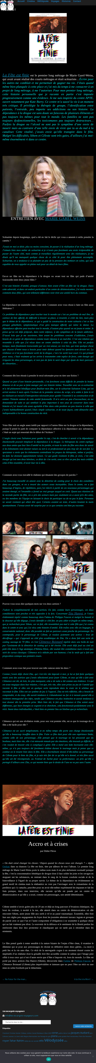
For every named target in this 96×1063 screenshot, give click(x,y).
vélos (65, 1041)
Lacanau (11, 1036)
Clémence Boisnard (51, 641)
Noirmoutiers (33, 1036)
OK (49, 1059)
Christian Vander (15, 1033)
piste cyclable (62, 1036)
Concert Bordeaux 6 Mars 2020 (41, 1033)
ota (39, 1036)
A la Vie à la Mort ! (84, 979)
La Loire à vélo (18, 1036)
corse (55, 1032)
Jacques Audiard (80, 1032)
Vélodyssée (54, 1040)
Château (23, 1033)
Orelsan (6, 866)
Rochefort (89, 1036)
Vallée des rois (28, 1041)
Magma (26, 1036)
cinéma (29, 1033)
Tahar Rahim (17, 1040)
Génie (65, 1033)
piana (54, 1036)
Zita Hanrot (75, 613)
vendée (36, 1041)
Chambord (5, 1033)
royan (5, 1040)
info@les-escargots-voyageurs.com (21, 1015)
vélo (41, 1040)
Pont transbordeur (73, 1036)
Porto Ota (82, 1036)
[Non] (93, 1056)
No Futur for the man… (14, 979)
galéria (60, 1033)
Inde (69, 1033)
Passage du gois (45, 1036)
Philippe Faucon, (82, 961)
